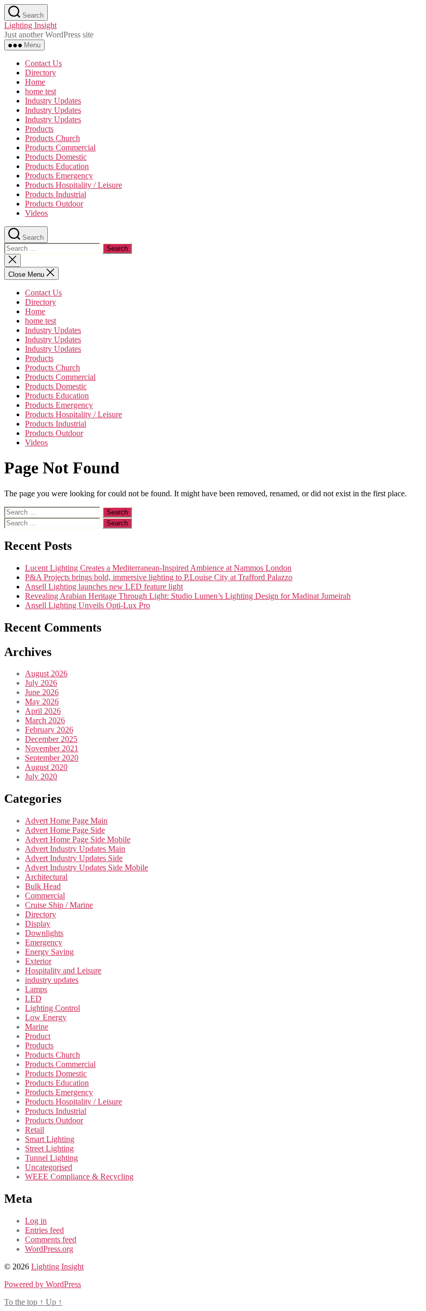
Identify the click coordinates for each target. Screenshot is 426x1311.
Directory (40, 72)
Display (37, 923)
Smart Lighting (49, 1139)
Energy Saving (49, 951)
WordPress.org (49, 1248)
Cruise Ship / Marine (59, 905)
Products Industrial (55, 194)
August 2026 (46, 673)
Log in (36, 1220)
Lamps (36, 989)
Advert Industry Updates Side (74, 858)
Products (39, 128)
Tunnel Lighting (51, 1157)
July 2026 (41, 682)
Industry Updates (53, 100)
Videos (36, 213)
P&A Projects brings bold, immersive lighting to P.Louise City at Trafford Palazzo (158, 577)
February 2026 (49, 729)
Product (37, 1036)
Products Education (57, 166)
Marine (36, 1026)
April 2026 (43, 710)
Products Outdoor (54, 203)
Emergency (43, 942)
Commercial (45, 895)
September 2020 (51, 757)
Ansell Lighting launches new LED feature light (104, 586)
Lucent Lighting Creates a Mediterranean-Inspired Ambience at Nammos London (158, 567)
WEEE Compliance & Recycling (79, 1176)
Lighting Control (52, 1008)
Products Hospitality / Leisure (73, 185)
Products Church (52, 138)
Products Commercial (60, 147)
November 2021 (51, 748)
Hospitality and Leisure (63, 970)
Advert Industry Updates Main (75, 848)
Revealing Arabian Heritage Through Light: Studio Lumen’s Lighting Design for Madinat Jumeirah (188, 596)
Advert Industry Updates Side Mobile (86, 867)
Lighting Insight (30, 25)
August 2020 (46, 767)
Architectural (46, 876)
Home (35, 82)
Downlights (44, 933)
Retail (34, 1129)
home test (40, 91)
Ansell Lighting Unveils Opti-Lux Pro (87, 605)
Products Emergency (59, 175)
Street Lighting (49, 1148)
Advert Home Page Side (65, 830)
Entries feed (44, 1230)
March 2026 (45, 720)
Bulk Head (43, 886)
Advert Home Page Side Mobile (77, 839)
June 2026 (42, 692)
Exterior (38, 961)
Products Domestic (56, 156)
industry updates (51, 979)
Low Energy (45, 1017)
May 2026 (42, 701)
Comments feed (50, 1239)
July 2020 (41, 776)
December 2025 (51, 739)
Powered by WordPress (42, 1284)
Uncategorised (48, 1167)
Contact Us (43, 63)
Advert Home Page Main (66, 820)
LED (33, 998)
